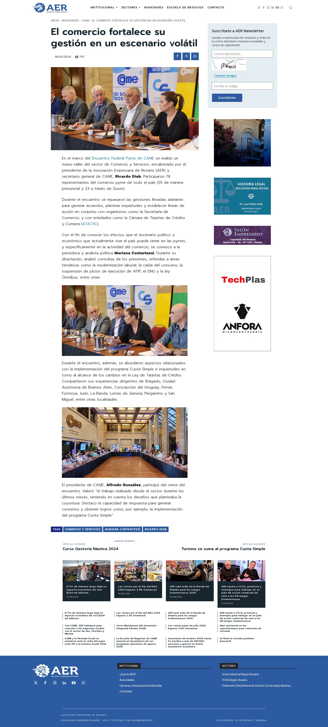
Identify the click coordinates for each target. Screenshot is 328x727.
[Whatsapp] (282, 7)
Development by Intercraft (235, 720)
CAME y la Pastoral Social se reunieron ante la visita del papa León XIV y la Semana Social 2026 (85, 641)
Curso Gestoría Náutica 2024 (90, 549)
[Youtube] (277, 7)
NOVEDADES (70, 21)
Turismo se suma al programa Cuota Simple (223, 549)
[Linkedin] (272, 7)
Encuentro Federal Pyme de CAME (123, 158)
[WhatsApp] (195, 56)
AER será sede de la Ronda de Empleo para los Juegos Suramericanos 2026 (189, 590)
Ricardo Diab (156, 529)
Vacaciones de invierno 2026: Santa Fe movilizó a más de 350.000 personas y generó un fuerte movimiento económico (189, 642)
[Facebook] (263, 7)
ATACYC (89, 224)
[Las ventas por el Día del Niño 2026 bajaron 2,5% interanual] (138, 570)
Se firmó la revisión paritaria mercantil (237, 640)
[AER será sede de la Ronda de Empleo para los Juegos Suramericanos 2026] (190, 570)
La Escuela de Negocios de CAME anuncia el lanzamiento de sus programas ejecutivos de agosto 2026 (136, 642)
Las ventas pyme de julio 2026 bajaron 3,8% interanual (187, 627)
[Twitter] (259, 7)
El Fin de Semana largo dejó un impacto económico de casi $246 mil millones (86, 590)
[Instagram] (268, 7)
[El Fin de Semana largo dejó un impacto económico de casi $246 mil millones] (86, 570)
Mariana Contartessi (122, 529)
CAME (85, 21)
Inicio (55, 21)
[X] (186, 56)
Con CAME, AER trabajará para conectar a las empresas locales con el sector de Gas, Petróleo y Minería (84, 629)
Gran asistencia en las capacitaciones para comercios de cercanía (240, 628)
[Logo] (50, 7)
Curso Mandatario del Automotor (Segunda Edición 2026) (136, 627)
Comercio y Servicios (82, 529)
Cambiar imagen (225, 75)
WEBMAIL (261, 720)
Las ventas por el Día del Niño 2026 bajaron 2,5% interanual (137, 588)
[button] (290, 7)
